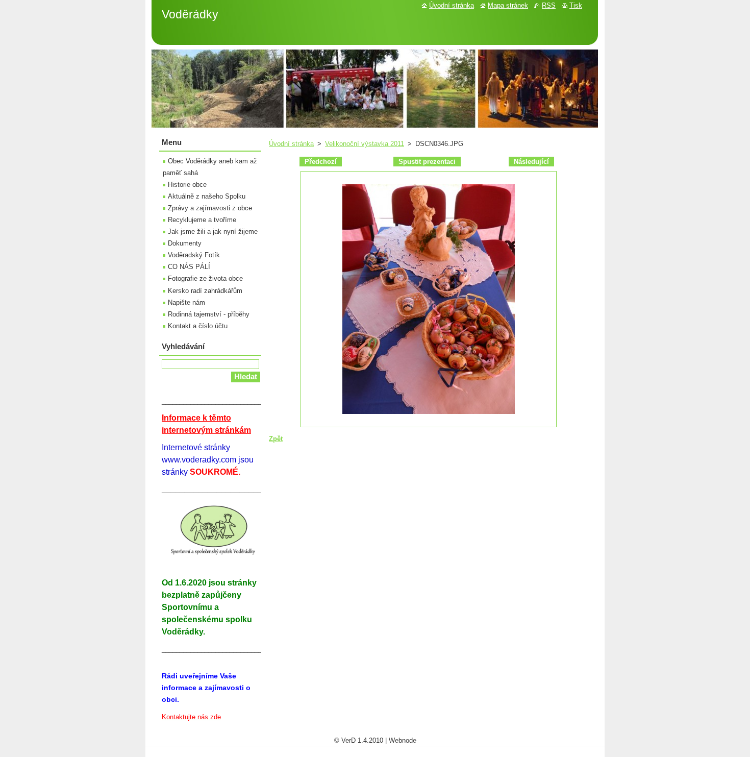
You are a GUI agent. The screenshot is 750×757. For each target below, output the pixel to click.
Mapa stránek (508, 5)
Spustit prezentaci (427, 161)
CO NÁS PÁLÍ (189, 267)
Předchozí (321, 161)
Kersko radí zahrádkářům (205, 291)
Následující (531, 161)
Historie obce (187, 184)
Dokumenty (185, 243)
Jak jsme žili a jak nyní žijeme (213, 231)
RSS (549, 5)
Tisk (575, 5)
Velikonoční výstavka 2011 (364, 144)
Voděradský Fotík (194, 255)
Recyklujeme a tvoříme (202, 220)
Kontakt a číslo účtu (198, 326)
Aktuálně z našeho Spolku (206, 196)
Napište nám (186, 302)
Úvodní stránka (291, 144)
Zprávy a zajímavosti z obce (210, 208)
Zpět (276, 439)
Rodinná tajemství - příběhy (208, 314)
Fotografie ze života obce (205, 278)
